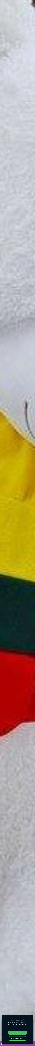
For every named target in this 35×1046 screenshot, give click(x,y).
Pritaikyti (17, 1027)
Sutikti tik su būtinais (17, 1038)
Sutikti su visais (17, 1033)
